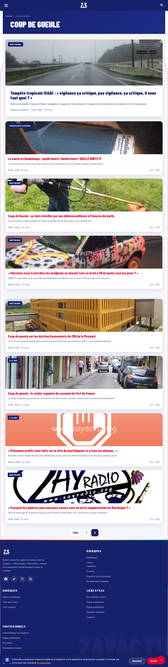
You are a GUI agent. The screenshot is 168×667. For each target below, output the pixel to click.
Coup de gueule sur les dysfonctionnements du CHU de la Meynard (51, 336)
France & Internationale (98, 576)
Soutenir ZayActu (95, 612)
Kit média (7, 642)
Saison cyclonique (12, 596)
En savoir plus (44, 662)
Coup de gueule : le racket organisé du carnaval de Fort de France (51, 393)
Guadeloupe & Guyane (98, 581)
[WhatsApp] (30, 579)
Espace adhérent (95, 602)
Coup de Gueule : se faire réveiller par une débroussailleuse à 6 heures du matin (61, 216)
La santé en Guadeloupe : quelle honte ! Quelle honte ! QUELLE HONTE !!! (54, 159)
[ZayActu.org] (84, 5)
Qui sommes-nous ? (96, 596)
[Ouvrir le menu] (6, 5)
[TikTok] (14, 579)
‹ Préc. (75, 532)
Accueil (8, 16)
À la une (90, 571)
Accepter (156, 661)
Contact (91, 617)
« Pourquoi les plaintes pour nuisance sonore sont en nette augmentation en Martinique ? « (69, 508)
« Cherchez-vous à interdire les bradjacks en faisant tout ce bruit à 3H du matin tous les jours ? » (73, 273)
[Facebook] (6, 579)
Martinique (92, 557)
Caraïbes (91, 566)
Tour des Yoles (10, 602)
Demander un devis (12, 647)
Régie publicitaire (95, 607)
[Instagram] (22, 579)
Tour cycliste (9, 607)
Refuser (137, 661)
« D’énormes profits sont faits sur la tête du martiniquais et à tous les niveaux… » (63, 451)
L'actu (90, 562)
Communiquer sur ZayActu (16, 632)
